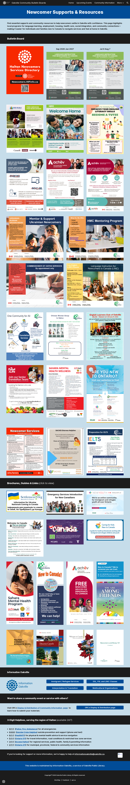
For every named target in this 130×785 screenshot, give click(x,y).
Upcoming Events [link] (84, 3)
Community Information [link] (104, 3)
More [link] (119, 3)
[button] (127, 2)
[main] (65, 12)
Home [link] (71, 3)
